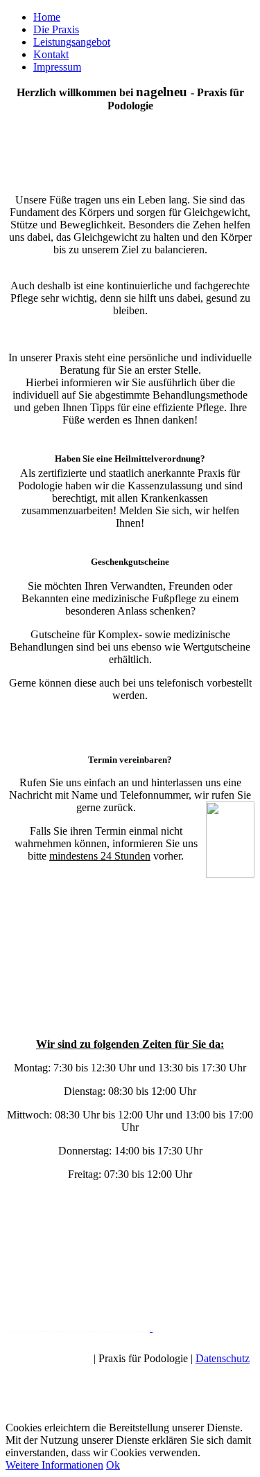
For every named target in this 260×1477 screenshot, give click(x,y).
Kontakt (51, 54)
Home (46, 17)
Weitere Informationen (54, 1465)
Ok (113, 1465)
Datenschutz (223, 1358)
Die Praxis (56, 29)
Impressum (57, 67)
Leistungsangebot (71, 42)
